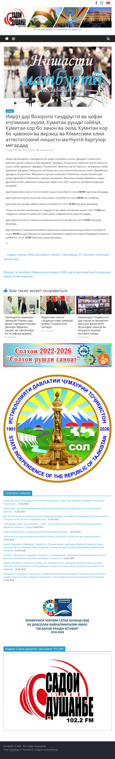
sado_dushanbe (28, 150)
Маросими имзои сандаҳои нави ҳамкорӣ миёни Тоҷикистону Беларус (57, 322)
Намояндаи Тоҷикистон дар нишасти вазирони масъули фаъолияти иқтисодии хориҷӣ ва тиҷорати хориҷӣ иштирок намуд (93, 325)
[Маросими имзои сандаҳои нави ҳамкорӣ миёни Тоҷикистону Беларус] (57, 297)
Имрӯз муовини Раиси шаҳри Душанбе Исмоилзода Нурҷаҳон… (36, 531)
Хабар (9, 111)
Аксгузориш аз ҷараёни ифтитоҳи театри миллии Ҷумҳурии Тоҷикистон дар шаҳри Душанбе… (52, 536)
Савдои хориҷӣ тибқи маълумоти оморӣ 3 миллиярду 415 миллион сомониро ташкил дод (56, 257)
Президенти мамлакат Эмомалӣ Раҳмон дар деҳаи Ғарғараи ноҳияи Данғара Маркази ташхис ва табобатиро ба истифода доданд (20, 325)
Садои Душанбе (46, 150)
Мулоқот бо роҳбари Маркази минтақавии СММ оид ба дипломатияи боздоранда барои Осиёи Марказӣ (56, 274)
